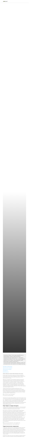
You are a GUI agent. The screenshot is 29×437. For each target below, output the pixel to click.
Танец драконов (5, 370)
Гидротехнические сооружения (7, 367)
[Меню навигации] (25, 1)
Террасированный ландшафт (7, 369)
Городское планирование (7, 4)
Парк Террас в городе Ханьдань (7, 366)
